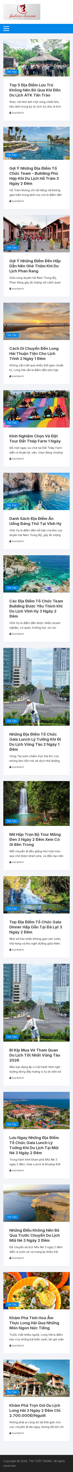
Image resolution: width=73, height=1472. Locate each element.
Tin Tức (12, 71)
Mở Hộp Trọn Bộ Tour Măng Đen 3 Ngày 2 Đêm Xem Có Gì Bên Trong (35, 839)
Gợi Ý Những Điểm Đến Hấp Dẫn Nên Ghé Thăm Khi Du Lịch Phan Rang (35, 266)
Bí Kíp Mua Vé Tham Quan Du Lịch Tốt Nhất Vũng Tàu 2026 (34, 1055)
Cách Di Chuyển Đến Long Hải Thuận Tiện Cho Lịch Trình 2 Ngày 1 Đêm (34, 353)
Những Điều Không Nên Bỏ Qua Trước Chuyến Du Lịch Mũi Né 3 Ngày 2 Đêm (34, 1235)
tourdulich (18, 112)
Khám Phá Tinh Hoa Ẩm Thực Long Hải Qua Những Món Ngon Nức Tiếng (34, 1323)
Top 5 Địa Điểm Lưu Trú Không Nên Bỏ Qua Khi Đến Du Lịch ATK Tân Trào (35, 90)
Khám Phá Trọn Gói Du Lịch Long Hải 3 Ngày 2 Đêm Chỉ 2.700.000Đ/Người (34, 1410)
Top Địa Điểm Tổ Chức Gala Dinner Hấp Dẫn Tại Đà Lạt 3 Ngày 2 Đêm (35, 927)
